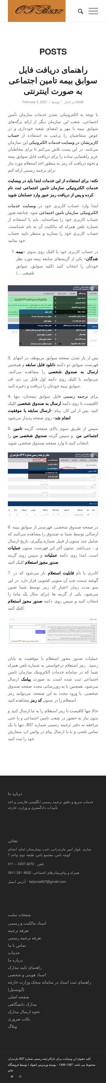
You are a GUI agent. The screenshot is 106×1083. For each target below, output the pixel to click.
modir (79, 101)
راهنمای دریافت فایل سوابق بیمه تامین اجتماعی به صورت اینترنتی (53, 79)
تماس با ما (17, 945)
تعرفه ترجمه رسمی (24, 937)
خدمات (14, 952)
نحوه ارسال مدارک (24, 1011)
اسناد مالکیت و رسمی (27, 923)
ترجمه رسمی (77, 396)
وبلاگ (12, 1026)
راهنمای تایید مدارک (25, 967)
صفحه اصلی (18, 996)
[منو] (90, 11)
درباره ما (15, 960)
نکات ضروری (19, 1019)
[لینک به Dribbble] (20, 1076)
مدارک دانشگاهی (22, 1004)
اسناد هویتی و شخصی (27, 974)
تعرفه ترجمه (18, 930)
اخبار (67, 101)
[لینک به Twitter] (12, 1076)
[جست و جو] (78, 11)
